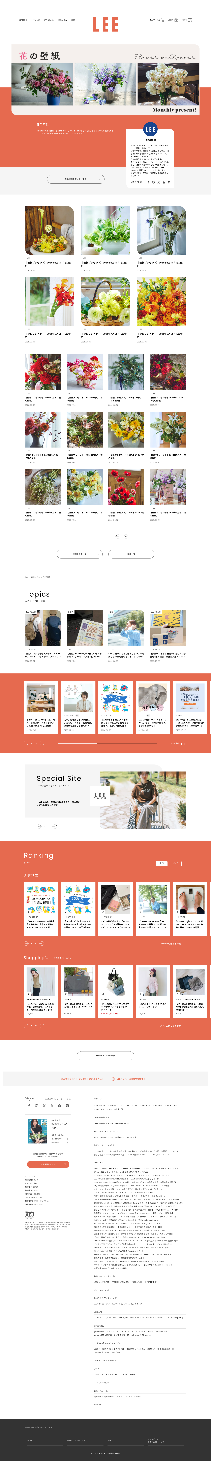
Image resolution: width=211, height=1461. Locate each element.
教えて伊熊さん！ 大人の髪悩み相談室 (109, 1206)
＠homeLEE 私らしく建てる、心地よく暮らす (113, 1172)
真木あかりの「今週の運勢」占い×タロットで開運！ (115, 1216)
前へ (26, 743)
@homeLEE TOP (101, 1331)
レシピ (175, 863)
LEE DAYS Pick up (116, 1318)
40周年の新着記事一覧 (164, 1349)
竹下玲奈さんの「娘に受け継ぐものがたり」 (112, 1223)
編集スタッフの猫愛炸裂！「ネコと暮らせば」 (113, 1227)
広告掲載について (31, 1180)
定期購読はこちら (48, 1164)
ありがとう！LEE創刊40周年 (166, 1241)
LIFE (136, 1105)
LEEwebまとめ (122, 1179)
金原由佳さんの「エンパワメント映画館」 (111, 1268)
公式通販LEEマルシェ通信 (132, 1203)
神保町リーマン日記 (168, 1216)
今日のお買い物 (116, 1151)
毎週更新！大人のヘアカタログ (106, 1213)
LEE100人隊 (49, 20)
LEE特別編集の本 (122, 1123)
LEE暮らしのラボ (152, 1179)
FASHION (100, 1105)
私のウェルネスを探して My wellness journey (139, 1220)
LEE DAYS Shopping (174, 1318)
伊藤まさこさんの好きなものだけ (107, 1247)
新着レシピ (119, 1137)
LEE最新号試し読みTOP (103, 1123)
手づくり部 (154, 1151)
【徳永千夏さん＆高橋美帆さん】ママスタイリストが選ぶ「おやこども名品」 (150, 1168)
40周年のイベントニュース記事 (140, 1349)
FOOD (126, 1105)
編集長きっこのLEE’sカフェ (105, 1230)
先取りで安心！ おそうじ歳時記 (107, 1203)
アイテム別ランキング (170, 1026)
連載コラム (62, 20)
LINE (67, 1105)
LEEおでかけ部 (137, 1179)
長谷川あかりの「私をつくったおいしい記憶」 (156, 1234)
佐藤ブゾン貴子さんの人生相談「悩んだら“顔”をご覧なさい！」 (150, 1247)
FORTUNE (172, 1105)
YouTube (164, 182)
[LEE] (105, 24)
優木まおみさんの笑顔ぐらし (106, 1251)
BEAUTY (114, 1105)
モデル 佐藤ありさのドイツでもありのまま (111, 1196)
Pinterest (169, 182)
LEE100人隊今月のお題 (115, 1155)
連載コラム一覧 (80, 554)
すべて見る (174, 743)
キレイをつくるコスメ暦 (104, 1189)
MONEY (158, 1105)
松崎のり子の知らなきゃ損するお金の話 (125, 1210)
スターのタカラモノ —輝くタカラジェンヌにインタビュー (140, 1189)
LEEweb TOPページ (105, 1055)
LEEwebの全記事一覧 (170, 944)
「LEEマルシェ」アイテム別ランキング (126, 1304)
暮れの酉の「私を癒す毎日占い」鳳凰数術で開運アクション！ (119, 1258)
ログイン (126, 1396)
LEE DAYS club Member (152, 1318)
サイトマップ (30, 1176)
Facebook (148, 182)
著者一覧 (131, 554)
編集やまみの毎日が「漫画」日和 (148, 1227)
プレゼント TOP (100, 1374)
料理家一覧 (131, 1137)
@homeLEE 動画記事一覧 (104, 1335)
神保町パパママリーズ (148, 1216)
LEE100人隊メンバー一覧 (159, 1155)
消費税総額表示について (34, 1204)
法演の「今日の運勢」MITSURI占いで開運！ (140, 1213)
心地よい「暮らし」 (137, 1331)
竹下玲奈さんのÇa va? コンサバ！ (147, 1223)
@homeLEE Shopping (141, 1335)
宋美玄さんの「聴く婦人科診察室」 (158, 1254)
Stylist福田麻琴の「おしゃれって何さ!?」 (111, 1185)
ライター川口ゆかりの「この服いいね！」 (148, 1196)
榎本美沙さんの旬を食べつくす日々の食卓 (161, 1210)
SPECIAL (100, 1109)
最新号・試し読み (58, 1135)
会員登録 (97, 1396)
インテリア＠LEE (101, 1244)
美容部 (144, 1151)
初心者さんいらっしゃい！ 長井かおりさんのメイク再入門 (118, 1254)
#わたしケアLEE (141, 1172)
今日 (162, 863)
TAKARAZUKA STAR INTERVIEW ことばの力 (133, 1241)
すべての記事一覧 (116, 1109)
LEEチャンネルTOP (101, 1282)
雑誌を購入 (55, 1142)
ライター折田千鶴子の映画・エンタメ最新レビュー (115, 1199)
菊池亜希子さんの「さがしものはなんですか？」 (149, 1230)
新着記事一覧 (123, 1335)
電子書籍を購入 (57, 1139)
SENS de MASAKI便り (103, 1241)
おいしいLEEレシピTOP (103, 1137)
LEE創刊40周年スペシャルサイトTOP (109, 1349)
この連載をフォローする (75, 179)
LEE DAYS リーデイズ (161, 1175)
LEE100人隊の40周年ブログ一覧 (107, 1352)
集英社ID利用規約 (31, 1187)
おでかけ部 (174, 1151)
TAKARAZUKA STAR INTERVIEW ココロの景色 (150, 1185)
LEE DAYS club (132, 1318)
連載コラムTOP (100, 1168)
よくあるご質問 (31, 1183)
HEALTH (146, 1105)
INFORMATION (151, 1282)
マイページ (137, 1396)
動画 (73, 20)
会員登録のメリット (112, 1396)
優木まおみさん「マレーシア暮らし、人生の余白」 (159, 1199)
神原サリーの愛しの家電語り (106, 1220)
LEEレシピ (36, 20)
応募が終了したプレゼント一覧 (122, 1374)
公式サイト (135, 182)
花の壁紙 (122, 1230)
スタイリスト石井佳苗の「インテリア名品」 (112, 1192)
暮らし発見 (98, 1155)
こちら (57, 1229)
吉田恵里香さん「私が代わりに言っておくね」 (165, 1203)
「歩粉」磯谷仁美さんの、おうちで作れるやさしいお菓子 (117, 1237)
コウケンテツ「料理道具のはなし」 (124, 1244)
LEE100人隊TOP (100, 1151)
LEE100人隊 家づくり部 (157, 1331)
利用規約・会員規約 (32, 1194)
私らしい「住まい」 (119, 1331)
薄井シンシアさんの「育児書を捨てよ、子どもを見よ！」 (117, 1265)
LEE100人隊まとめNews (137, 1155)
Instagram (153, 182)
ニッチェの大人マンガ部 (143, 1192)
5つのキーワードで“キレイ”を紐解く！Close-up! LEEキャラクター (121, 1175)
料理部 (164, 1151)
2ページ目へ (126, 537)
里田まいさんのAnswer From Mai (158, 1265)
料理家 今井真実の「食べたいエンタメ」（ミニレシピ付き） (152, 1206)
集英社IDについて (31, 1190)
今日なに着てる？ (132, 1151)
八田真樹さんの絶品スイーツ (132, 1251)
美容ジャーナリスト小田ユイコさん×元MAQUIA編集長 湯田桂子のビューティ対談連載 (129, 1261)
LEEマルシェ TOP (101, 1304)
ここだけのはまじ (149, 1244)
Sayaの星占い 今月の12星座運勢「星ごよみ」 (161, 1182)
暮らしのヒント (100, 1210)
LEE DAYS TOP (100, 1318)
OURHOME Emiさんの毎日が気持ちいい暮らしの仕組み (116, 1182)
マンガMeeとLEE (165, 1244)
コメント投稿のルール (33, 1197)
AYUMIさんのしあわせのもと (155, 1237)
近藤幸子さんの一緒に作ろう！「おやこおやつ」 (114, 1234)
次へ (117, 537)
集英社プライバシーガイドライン (37, 1201)
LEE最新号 (23, 20)
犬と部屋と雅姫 (167, 1213)
